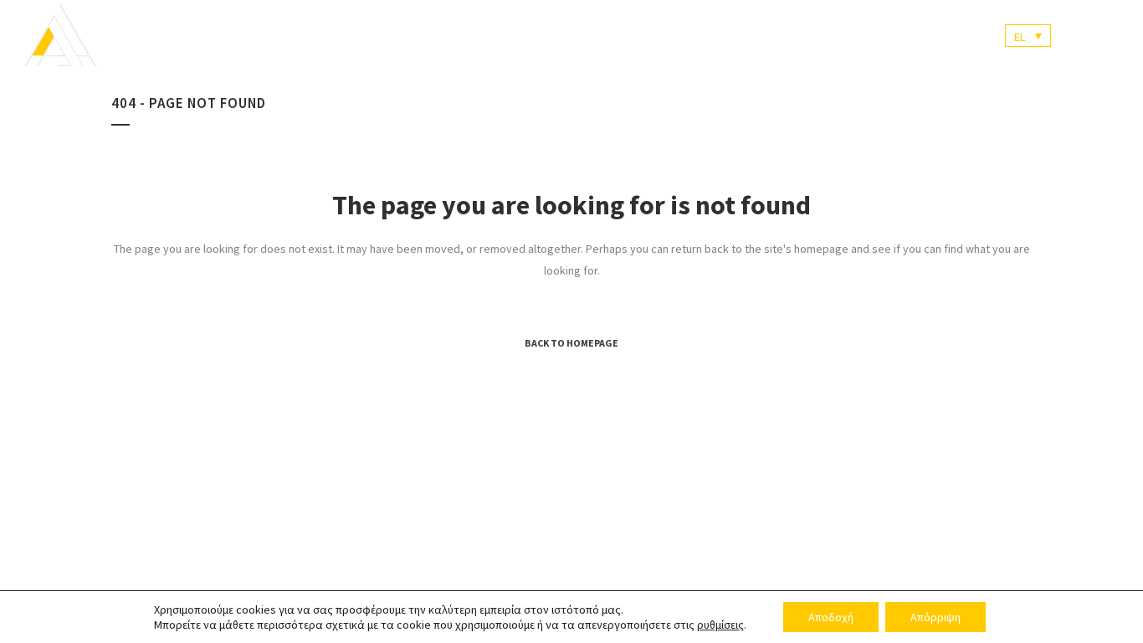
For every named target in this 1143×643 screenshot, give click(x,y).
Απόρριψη (935, 617)
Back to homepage (571, 343)
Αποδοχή (830, 617)
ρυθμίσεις (720, 624)
